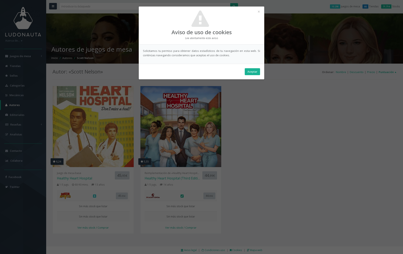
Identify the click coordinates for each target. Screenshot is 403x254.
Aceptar (252, 71)
